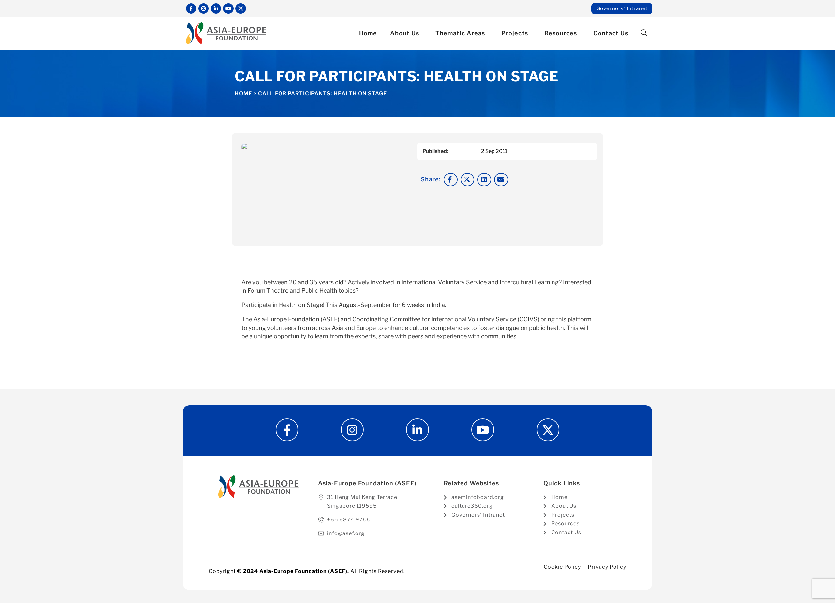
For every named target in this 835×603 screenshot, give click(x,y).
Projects (514, 33)
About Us (404, 33)
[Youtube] (228, 8)
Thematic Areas (460, 33)
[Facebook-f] (191, 8)
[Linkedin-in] (216, 8)
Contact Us (610, 33)
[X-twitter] (240, 8)
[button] (643, 32)
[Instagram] (203, 8)
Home (368, 33)
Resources (560, 33)
